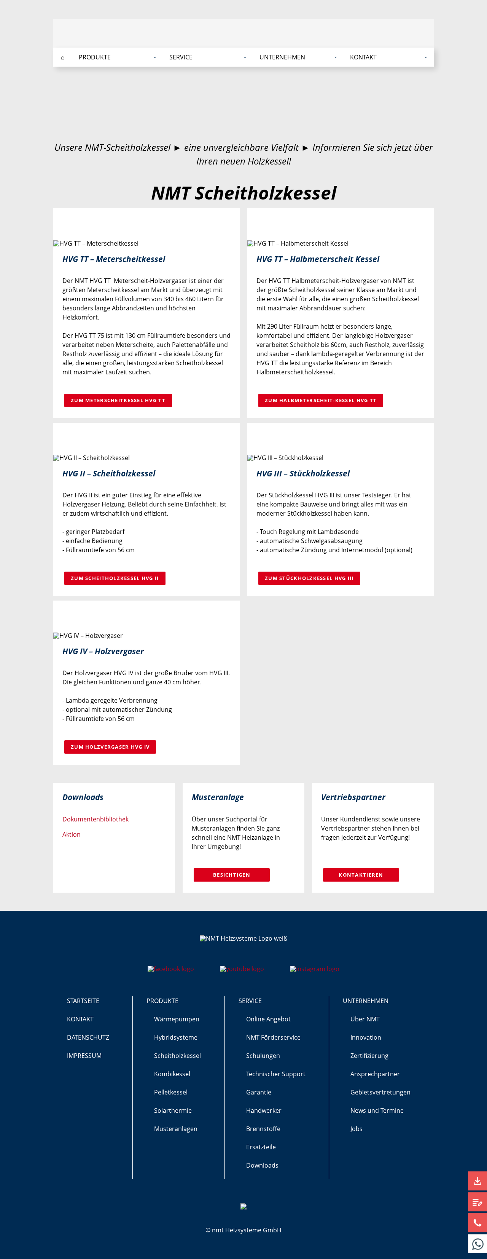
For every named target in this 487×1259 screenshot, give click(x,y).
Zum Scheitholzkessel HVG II (115, 578)
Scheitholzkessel (177, 1055)
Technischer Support (276, 1074)
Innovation (365, 1037)
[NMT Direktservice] (477, 1243)
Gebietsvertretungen (380, 1092)
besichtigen (231, 874)
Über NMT (365, 1019)
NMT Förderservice (273, 1037)
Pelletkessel (171, 1092)
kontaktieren (361, 874)
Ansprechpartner (375, 1074)
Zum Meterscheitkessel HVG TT (118, 400)
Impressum (84, 1055)
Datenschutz (88, 1037)
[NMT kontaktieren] (477, 1222)
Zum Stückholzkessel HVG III (309, 578)
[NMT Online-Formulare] (477, 1201)
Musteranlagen (175, 1129)
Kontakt (80, 1019)
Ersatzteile (261, 1147)
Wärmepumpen (176, 1019)
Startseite (83, 1001)
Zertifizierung (369, 1055)
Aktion (71, 834)
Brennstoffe (263, 1129)
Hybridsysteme (175, 1037)
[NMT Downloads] (477, 1180)
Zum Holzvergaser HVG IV (110, 746)
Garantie (258, 1092)
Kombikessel (172, 1074)
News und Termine (377, 1110)
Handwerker (264, 1110)
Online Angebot (268, 1019)
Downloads (262, 1165)
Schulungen (263, 1055)
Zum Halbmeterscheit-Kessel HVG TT (321, 400)
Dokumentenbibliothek (95, 819)
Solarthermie (173, 1110)
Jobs (356, 1129)
